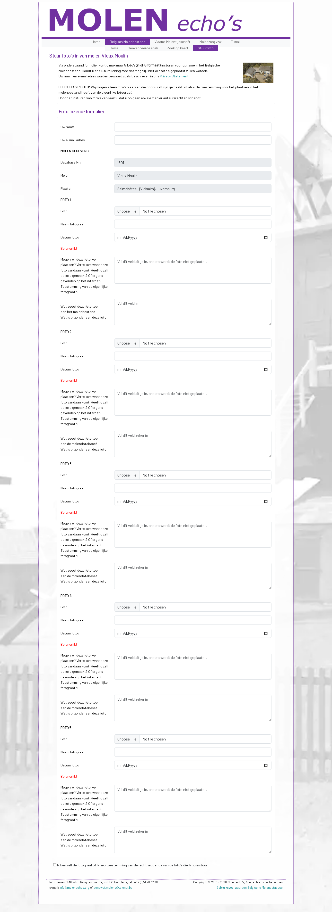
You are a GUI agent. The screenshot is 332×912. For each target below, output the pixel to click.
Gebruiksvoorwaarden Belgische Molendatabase (250, 887)
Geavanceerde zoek (143, 48)
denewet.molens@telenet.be (113, 887)
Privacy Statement (174, 76)
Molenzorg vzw (210, 42)
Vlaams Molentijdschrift (172, 42)
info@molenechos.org (74, 887)
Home (96, 42)
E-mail (235, 42)
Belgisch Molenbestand (127, 42)
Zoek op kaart (177, 48)
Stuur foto (206, 48)
